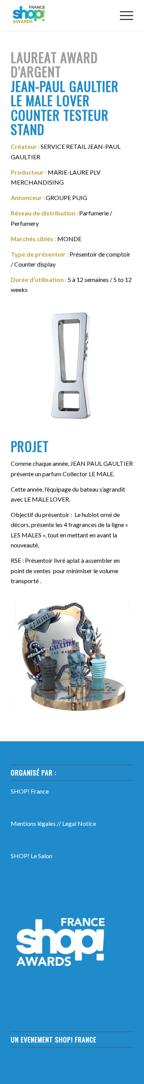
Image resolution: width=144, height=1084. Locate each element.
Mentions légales (33, 823)
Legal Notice (79, 823)
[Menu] (122, 15)
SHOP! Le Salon (31, 855)
